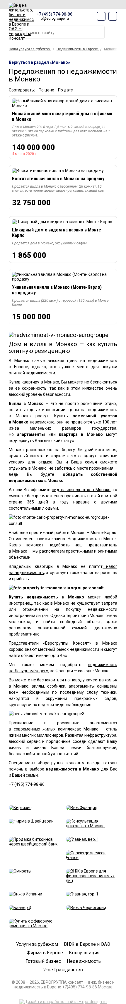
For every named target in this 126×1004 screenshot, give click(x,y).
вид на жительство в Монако (81, 489)
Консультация (84, 952)
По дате (65, 90)
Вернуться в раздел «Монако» (39, 62)
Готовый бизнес (43, 961)
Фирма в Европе (45, 952)
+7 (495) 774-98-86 (54, 14)
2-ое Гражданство (63, 970)
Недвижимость (84, 961)
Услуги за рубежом (37, 944)
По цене (46, 90)
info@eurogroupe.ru (53, 18)
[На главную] (21, 22)
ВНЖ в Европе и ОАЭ (87, 944)
